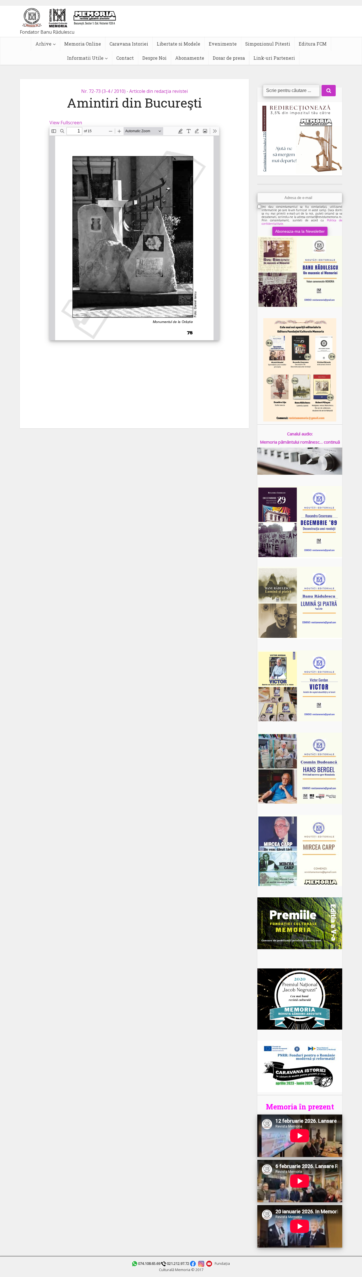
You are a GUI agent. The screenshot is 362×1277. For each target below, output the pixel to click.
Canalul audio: (300, 434)
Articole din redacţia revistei (158, 91)
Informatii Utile (85, 58)
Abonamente (189, 58)
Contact (125, 58)
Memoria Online (82, 44)
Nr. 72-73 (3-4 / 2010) (103, 91)
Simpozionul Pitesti (267, 44)
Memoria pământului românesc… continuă (300, 442)
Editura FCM (313, 44)
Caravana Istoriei (128, 44)
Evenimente (223, 44)
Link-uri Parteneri (274, 58)
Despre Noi (154, 58)
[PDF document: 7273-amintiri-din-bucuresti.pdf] (134, 233)
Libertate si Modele (178, 44)
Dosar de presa (229, 58)
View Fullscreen (65, 122)
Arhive (43, 44)
